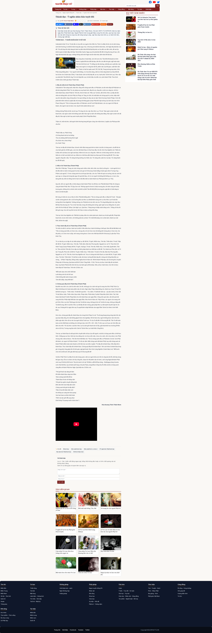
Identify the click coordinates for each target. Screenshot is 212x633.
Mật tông (33, 593)
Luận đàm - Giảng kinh (37, 596)
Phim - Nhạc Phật (153, 591)
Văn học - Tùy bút (124, 593)
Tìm (157, 6)
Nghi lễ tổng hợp (64, 591)
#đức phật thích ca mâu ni (90, 449)
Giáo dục (92, 599)
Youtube (80, 630)
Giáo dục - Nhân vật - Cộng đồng (129, 596)
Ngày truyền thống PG (68, 12)
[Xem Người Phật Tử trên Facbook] (150, 2)
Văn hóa (103, 9)
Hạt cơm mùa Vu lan (107, 551)
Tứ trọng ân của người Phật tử (110, 508)
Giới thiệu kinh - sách (66, 588)
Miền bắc (33, 612)
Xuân (120, 588)
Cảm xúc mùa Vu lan (85, 572)
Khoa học (92, 596)
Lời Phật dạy (4, 620)
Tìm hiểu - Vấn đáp (36, 599)
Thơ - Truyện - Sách (154, 588)
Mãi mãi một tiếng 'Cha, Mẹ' (87, 508)
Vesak (2, 601)
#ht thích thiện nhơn (78, 451)
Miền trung (33, 615)
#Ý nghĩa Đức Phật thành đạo (107, 449)
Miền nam (33, 618)
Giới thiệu (149, 9)
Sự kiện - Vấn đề (94, 601)
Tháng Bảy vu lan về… (145, 32)
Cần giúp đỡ (181, 591)
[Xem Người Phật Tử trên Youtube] (154, 2)
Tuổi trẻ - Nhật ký (35, 601)
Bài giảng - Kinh (153, 593)
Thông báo (4, 604)
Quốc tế (3, 599)
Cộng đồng (121, 9)
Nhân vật (91, 591)
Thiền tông (33, 588)
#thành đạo (66, 449)
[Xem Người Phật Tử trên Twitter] (158, 2)
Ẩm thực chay (5, 618)
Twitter (87, 630)
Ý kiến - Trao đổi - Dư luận (126, 591)
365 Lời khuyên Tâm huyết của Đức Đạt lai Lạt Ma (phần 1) (148, 19)
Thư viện (112, 9)
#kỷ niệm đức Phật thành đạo (63, 451)
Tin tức (65, 9)
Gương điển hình (182, 593)
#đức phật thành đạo (76, 449)
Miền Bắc (3, 588)
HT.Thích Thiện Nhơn (68, 20)
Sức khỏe (3, 612)
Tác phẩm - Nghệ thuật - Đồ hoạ (128, 599)
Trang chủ (58, 9)
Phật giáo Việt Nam (154, 596)
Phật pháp (93, 9)
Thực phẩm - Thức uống (8, 615)
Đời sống (131, 9)
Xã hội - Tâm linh (6, 596)
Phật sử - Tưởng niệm (95, 604)
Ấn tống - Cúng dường (184, 588)
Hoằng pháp (83, 9)
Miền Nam (4, 593)
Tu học (73, 9)
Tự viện (139, 9)
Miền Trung (4, 591)
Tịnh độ (32, 591)
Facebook (73, 630)
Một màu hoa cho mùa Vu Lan (66, 572)
